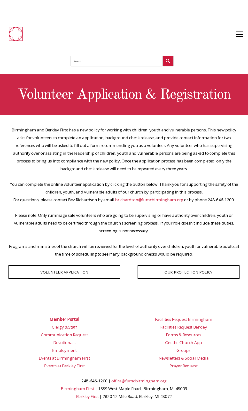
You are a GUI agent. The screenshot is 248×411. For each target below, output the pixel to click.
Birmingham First (77, 388)
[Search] (168, 61)
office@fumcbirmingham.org (139, 381)
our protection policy (188, 272)
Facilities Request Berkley (183, 327)
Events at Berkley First (64, 366)
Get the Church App (183, 342)
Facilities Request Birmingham (183, 319)
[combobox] (116, 61)
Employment (64, 350)
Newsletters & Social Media (184, 358)
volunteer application (64, 272)
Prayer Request (184, 366)
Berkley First (87, 396)
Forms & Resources (183, 335)
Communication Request (64, 335)
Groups (183, 350)
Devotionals (64, 342)
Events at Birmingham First (64, 358)
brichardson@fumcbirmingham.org (149, 199)
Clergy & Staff (64, 327)
